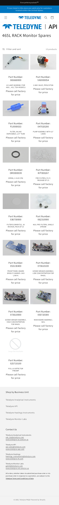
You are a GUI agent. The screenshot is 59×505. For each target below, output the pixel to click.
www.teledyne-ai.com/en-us (17, 439)
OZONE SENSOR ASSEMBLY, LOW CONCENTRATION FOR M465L (43, 269)
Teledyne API (12, 406)
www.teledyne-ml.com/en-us (17, 468)
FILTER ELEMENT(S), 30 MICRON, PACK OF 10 (16, 221)
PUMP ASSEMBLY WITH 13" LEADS (43, 128)
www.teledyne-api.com (15, 449)
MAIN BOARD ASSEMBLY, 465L (43, 316)
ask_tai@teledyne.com (15, 437)
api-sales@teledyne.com (15, 447)
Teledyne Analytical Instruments (21, 399)
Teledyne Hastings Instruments (20, 412)
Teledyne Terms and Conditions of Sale (20, 478)
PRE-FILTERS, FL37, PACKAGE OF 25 (43, 174)
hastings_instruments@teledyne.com (21, 456)
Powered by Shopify (38, 500)
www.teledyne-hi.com (14, 459)
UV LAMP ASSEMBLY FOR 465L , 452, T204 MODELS (15, 82)
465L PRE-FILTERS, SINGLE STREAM (43, 221)
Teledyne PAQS (24, 500)
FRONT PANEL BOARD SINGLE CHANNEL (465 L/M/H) (15, 269)
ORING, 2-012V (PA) (15, 173)
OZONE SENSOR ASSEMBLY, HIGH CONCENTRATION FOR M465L (15, 317)
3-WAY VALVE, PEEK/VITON (43, 80)
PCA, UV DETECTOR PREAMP (15, 365)
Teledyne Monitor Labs (16, 419)
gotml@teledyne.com (14, 466)
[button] (6, 17)
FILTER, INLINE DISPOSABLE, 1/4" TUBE (16, 128)
